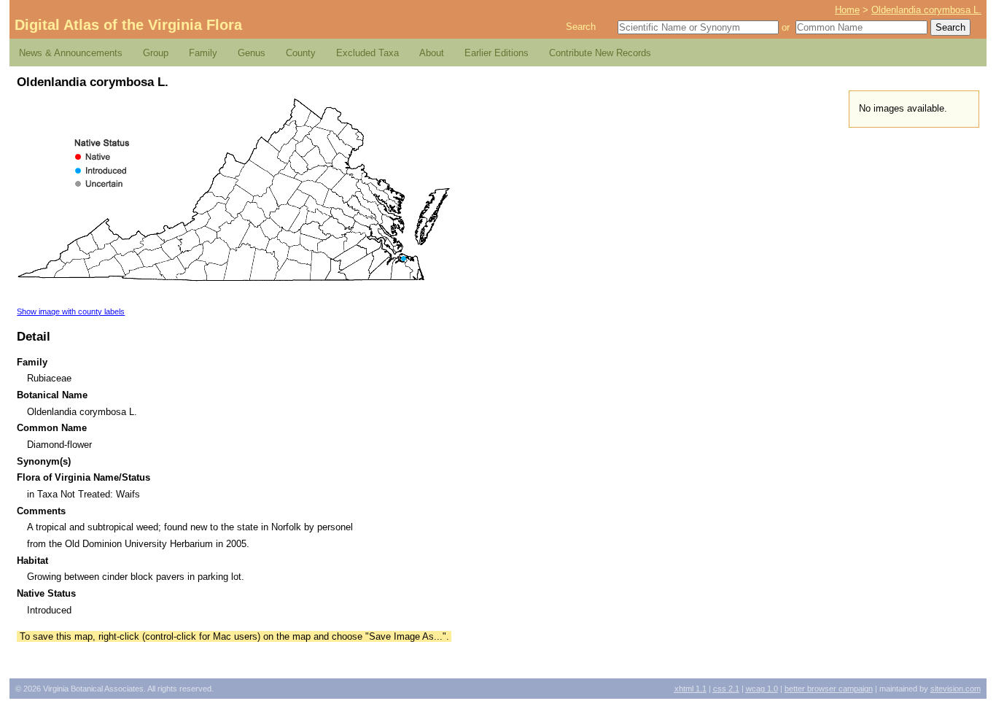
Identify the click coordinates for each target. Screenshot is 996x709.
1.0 (762, 688)
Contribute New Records (600, 52)
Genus (251, 52)
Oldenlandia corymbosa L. (926, 9)
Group (155, 52)
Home (847, 9)
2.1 (726, 688)
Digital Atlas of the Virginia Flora (128, 25)
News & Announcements (70, 52)
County (301, 52)
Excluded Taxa (367, 52)
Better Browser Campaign (829, 688)
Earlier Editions (496, 52)
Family (203, 52)
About (431, 52)
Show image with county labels (71, 311)
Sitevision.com (955, 688)
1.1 (690, 688)
